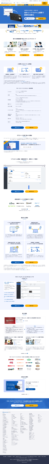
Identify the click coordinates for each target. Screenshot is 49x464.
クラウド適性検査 (4, 452)
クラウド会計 (4, 415)
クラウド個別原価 (4, 432)
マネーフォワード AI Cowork (15, 443)
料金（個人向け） (22, 421)
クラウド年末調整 (4, 445)
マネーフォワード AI (14, 444)
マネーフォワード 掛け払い (5, 437)
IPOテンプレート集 (31, 438)
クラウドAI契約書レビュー (14, 421)
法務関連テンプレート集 (31, 436)
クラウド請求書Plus (5, 425)
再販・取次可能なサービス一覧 (15, 432)
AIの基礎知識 (30, 430)
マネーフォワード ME (40, 418)
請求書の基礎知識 (31, 421)
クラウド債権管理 (5, 427)
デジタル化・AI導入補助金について (15, 429)
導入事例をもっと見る (24, 353)
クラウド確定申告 (6, 420)
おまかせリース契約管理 (14, 417)
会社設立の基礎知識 (31, 423)
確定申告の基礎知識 (31, 419)
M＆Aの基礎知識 (30, 428)
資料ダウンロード (17, 127)
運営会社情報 (4, 456)
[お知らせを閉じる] (1, 5)
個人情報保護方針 (9, 456)
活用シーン (18, 2)
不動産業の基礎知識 (31, 429)
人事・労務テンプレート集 (31, 435)
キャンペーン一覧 (39, 416)
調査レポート (39, 417)
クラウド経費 (4, 428)
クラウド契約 (13, 420)
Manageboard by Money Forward (15, 439)
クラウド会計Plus (5, 417)
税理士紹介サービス (22, 417)
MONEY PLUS (40, 420)
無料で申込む (31, 127)
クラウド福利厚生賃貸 (5, 449)
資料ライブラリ (39, 415)
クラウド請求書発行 (6, 424)
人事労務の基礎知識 (31, 420)
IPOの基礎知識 (30, 424)
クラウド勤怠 (5, 441)
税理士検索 (21, 418)
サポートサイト (21, 415)
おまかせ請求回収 (13, 416)
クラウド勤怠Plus (5, 442)
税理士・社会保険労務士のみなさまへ (24, 429)
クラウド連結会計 (4, 434)
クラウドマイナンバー (5, 448)
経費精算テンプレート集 (31, 433)
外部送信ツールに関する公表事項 (42, 456)
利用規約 (14, 456)
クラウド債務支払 (4, 430)
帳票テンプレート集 (31, 434)
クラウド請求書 (6, 423)
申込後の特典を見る (24, 209)
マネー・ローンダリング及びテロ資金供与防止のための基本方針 (29, 456)
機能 (14, 2)
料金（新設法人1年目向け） (23, 422)
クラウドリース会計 (5, 418)
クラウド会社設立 (13, 422)
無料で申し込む (31, 191)
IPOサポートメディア (22, 427)
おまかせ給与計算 (13, 418)
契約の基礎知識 (30, 422)
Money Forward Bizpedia (32, 415)
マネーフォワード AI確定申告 (5, 421)
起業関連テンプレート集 (31, 437)
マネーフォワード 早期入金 (14, 436)
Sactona (15, 440)
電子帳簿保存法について (14, 428)
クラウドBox (5, 435)
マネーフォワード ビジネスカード (15, 424)
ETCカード (27, 2)
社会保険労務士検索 (22, 419)
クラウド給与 (4, 444)
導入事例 (21, 416)
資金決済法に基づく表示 (18, 456)
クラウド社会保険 (4, 446)
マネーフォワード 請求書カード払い (15, 434)
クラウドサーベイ (5, 451)
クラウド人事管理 (4, 439)
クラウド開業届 (13, 423)
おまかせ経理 (13, 415)
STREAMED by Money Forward (14, 437)
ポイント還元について (23, 81)
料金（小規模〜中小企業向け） (23, 423)
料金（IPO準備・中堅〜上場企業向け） (24, 424)
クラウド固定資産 (4, 431)
